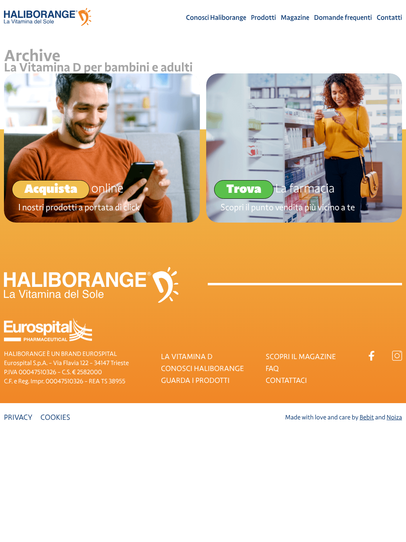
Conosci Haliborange (216, 17)
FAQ (272, 368)
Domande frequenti (343, 17)
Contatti (389, 17)
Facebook (371, 356)
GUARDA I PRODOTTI (195, 380)
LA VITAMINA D (187, 356)
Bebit (367, 417)
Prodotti (263, 17)
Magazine (295, 17)
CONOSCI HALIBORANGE (202, 368)
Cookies (55, 417)
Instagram (397, 356)
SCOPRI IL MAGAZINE (301, 356)
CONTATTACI (286, 380)
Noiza (394, 417)
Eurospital (48, 330)
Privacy (18, 417)
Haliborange (47, 17)
